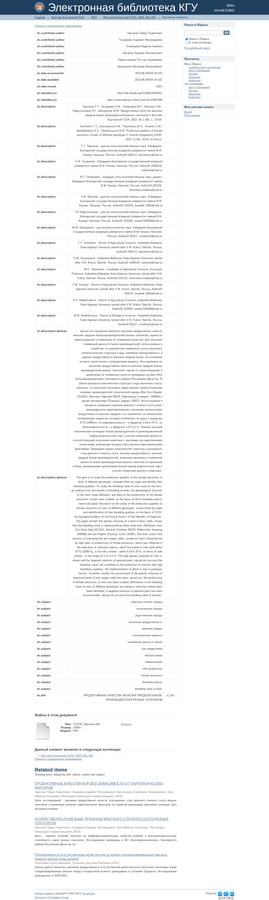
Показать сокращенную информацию (58, 26)
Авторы (193, 73)
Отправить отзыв (58, 897)
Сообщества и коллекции (205, 67)
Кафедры (194, 80)
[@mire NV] (226, 895)
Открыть (126, 724)
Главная (40, 17)
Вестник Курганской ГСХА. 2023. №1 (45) (129, 17)
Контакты (40, 897)
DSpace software (44, 893)
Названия (194, 77)
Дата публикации (199, 70)
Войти (230, 5)
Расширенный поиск (197, 48)
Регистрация (192, 115)
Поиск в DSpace (199, 39)
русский (219, 10)
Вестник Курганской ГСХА (67, 17)
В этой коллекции (200, 42)
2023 (94, 17)
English (229, 10)
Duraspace (88, 893)
